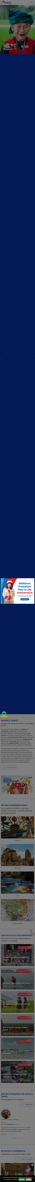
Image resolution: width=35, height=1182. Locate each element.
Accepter (21, 1179)
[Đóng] (33, 580)
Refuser (29, 1179)
